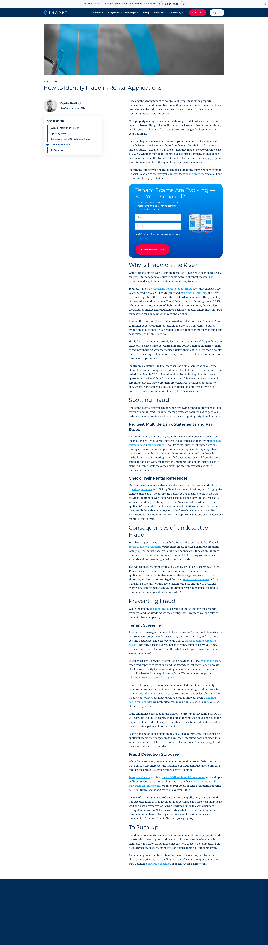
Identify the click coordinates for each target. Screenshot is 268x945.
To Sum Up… (57, 150)
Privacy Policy (88, 933)
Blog (139, 901)
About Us (112, 901)
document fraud (159, 608)
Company (176, 12)
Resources (159, 12)
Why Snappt (113, 906)
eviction (144, 555)
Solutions (96, 12)
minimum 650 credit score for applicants (153, 677)
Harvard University (195, 293)
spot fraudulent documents (145, 546)
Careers (111, 921)
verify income (195, 485)
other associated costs (196, 579)
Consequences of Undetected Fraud (71, 139)
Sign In (217, 12)
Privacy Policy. (142, 238)
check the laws (146, 693)
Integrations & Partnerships (121, 12)
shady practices (195, 174)
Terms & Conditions (108, 933)
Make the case (170, 4)
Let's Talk (197, 12)
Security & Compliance (148, 906)
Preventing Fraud (61, 144)
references (216, 485)
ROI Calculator (174, 906)
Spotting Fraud (59, 133)
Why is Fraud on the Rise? (65, 127)
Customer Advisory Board (117, 914)
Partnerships (173, 901)
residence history (210, 660)
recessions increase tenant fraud (172, 288)
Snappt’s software (139, 777)
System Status (144, 912)
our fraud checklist (159, 863)
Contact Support (205, 901)
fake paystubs (156, 445)
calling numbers (142, 489)
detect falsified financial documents (183, 777)
